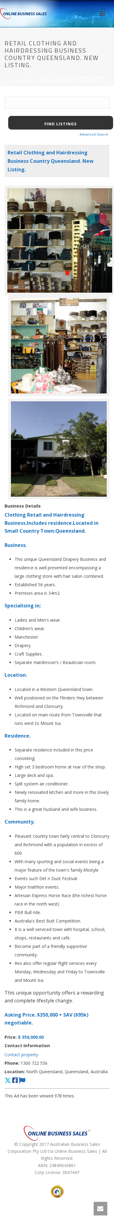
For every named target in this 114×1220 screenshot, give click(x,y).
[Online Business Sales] (24, 13)
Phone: (12, 1063)
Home (15, 78)
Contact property (21, 1054)
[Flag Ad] (22, 1080)
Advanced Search (94, 134)
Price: (11, 1037)
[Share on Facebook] (15, 1080)
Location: (15, 1071)
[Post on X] (8, 1080)
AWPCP (30, 78)
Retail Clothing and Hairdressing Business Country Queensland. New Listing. (51, 161)
